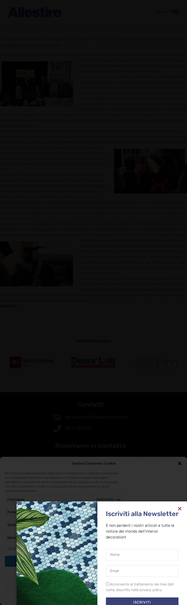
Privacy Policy (102, 599)
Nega (93, 574)
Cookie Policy (82, 599)
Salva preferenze (93, 588)
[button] (179, 463)
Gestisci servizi (17, 548)
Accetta (93, 561)
